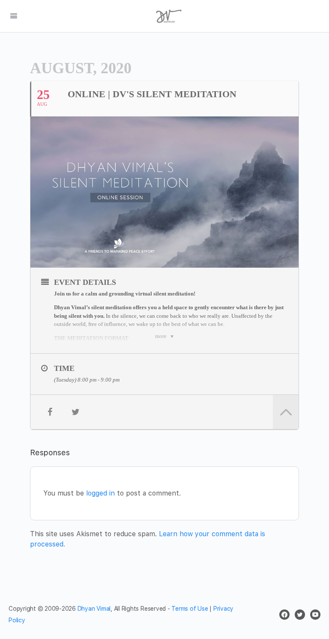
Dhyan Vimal (94, 608)
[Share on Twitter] (75, 412)
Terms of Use (189, 608)
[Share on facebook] (49, 412)
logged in (100, 493)
